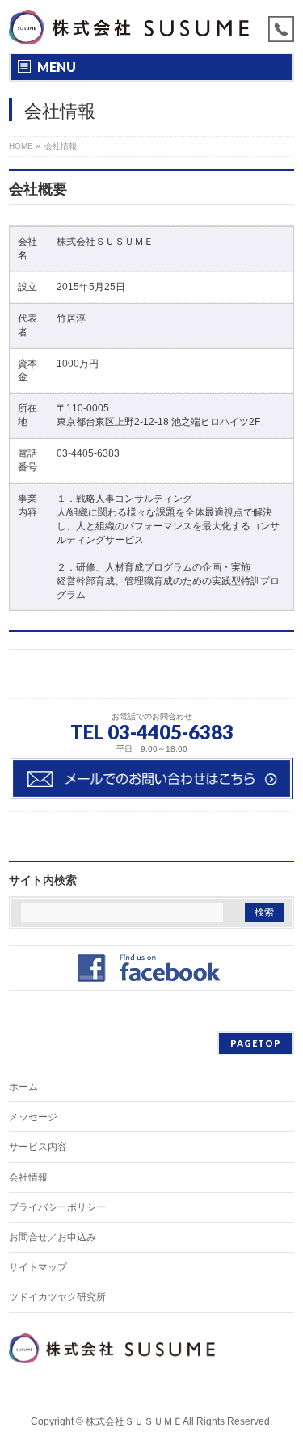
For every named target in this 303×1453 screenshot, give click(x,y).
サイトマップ (38, 1267)
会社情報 (28, 1177)
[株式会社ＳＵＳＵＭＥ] (131, 26)
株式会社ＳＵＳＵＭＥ (134, 1421)
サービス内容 (38, 1146)
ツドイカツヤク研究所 (57, 1297)
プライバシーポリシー (57, 1207)
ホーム (23, 1087)
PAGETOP (255, 1043)
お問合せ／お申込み (52, 1237)
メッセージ (33, 1116)
